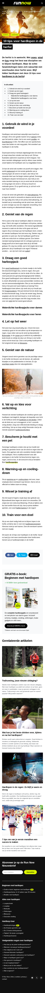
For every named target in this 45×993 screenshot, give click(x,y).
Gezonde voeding (10, 916)
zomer (17, 335)
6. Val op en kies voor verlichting (19, 105)
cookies (17, 977)
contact (4, 979)
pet (12, 452)
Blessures (7, 914)
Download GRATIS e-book (16, 626)
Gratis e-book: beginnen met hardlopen (17, 889)
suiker (27, 251)
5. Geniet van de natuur (16, 103)
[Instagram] (41, 978)
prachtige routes (8, 364)
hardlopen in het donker (28, 420)
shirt (10, 301)
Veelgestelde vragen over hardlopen (17, 940)
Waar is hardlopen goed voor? (14, 957)
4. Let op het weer (14, 100)
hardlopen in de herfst (13, 76)
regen (34, 57)
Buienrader (6, 335)
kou (7, 60)
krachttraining (7, 142)
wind (40, 57)
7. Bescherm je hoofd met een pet (19, 108)
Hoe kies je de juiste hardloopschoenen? (17, 944)
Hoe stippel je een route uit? (13, 950)
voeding (21, 618)
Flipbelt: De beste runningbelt (13, 933)
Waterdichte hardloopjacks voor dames (24, 96)
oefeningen (29, 618)
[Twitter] (36, 978)
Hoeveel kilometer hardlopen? (14, 952)
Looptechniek (8, 903)
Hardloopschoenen (10, 936)
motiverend (10, 171)
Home (4, 11)
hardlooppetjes (12, 462)
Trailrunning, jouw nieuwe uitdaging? (19, 680)
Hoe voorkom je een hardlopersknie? (16, 968)
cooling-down (23, 479)
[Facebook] (32, 978)
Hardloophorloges (10, 925)
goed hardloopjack (12, 268)
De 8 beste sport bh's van (12, 928)
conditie (34, 139)
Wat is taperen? (9, 971)
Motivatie (7, 908)
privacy (23, 977)
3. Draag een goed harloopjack (18, 93)
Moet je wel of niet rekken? (13, 965)
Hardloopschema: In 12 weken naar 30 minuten (19, 892)
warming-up (11, 479)
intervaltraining (32, 195)
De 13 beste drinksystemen (13, 930)
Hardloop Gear (8, 921)
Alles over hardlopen (11, 899)
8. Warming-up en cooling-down (18, 110)
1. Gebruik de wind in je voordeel (19, 88)
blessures (23, 343)
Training (10, 11)
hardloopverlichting (22, 430)
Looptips (18, 11)
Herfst (5, 34)
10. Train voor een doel (15, 115)
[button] (3, 3)
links (12, 977)
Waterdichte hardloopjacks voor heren (24, 98)
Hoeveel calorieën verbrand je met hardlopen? (19, 955)
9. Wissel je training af (15, 112)
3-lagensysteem (11, 291)
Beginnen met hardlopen (12, 885)
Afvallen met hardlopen (11, 895)
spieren (34, 137)
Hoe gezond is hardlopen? (12, 960)
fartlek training (21, 508)
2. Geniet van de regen (15, 91)
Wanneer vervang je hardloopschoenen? (17, 947)
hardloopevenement (33, 524)
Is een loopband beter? (11, 963)
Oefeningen (8, 911)
